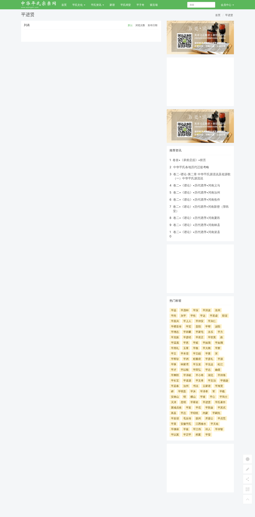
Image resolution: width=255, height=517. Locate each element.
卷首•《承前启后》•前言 (189, 160)
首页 (64, 4)
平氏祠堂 (125, 4)
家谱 (112, 4)
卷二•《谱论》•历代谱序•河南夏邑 (196, 218)
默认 (130, 25)
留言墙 (154, 4)
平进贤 (229, 15)
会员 (226, 4)
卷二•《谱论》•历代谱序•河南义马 (196, 185)
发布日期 (152, 25)
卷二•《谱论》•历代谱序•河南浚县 (196, 232)
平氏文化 (77, 4)
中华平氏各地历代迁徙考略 (191, 167)
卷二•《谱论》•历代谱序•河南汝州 (196, 192)
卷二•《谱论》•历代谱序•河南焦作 (196, 199)
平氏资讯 (96, 4)
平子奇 (140, 4)
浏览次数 (140, 25)
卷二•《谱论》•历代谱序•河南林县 (196, 225)
